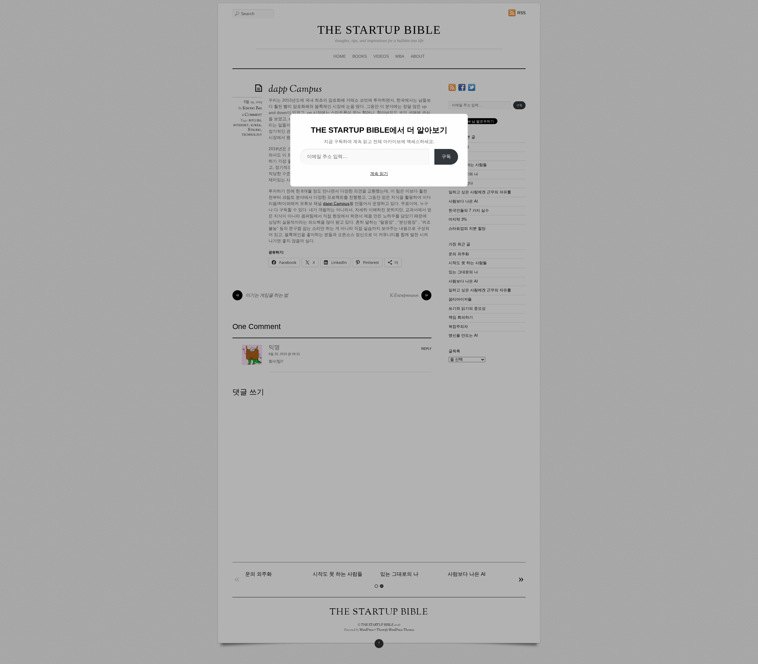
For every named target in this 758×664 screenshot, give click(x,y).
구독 (446, 156)
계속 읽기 (379, 173)
